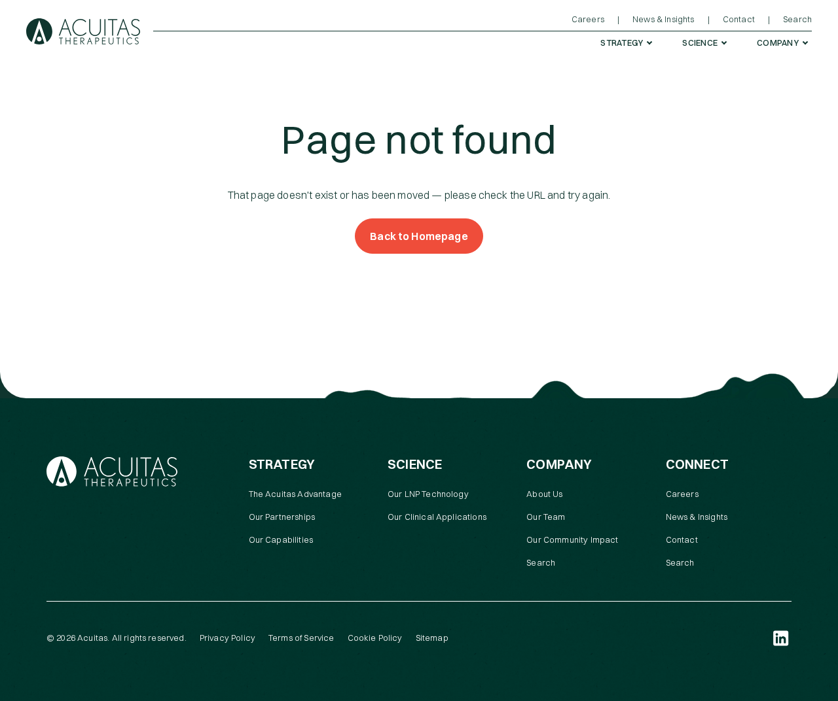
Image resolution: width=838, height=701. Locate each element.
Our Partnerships (282, 516)
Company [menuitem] (778, 42)
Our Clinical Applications (437, 516)
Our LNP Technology (428, 493)
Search (540, 562)
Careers (682, 493)
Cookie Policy (375, 637)
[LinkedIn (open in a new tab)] (781, 638)
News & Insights (696, 516)
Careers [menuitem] (588, 19)
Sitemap (432, 637)
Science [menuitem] (700, 42)
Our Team (545, 516)
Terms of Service (301, 637)
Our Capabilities (281, 539)
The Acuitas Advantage (295, 493)
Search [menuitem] (797, 19)
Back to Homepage (419, 236)
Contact (682, 539)
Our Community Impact (572, 539)
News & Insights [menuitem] (663, 19)
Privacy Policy (227, 637)
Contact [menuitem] (739, 19)
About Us (544, 493)
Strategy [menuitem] (621, 42)
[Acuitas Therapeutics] (83, 31)
